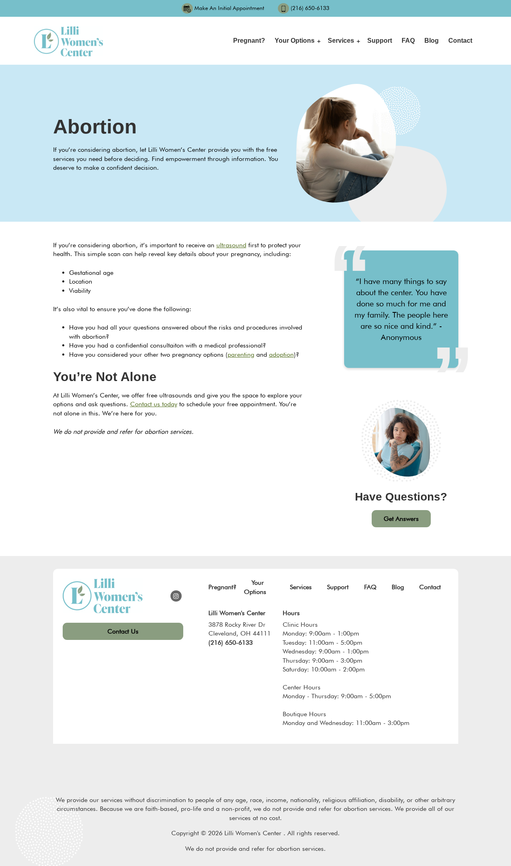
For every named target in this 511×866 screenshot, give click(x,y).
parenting (241, 354)
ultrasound (231, 245)
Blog (431, 40)
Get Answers (401, 518)
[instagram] (176, 596)
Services (341, 40)
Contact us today (153, 404)
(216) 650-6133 (310, 8)
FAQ (408, 40)
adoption (281, 354)
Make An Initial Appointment (229, 8)
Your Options (295, 40)
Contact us (123, 631)
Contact (460, 40)
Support (379, 40)
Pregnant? (249, 40)
